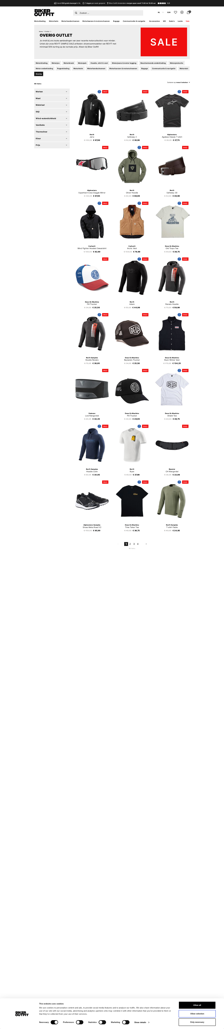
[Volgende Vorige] (146, 544)
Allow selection (197, 1014)
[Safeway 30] (172, 166)
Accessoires (154, 21)
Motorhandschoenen (70, 21)
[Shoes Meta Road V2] (92, 501)
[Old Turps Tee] (172, 222)
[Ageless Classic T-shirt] (172, 110)
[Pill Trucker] (92, 277)
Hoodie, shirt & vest (99, 63)
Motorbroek (69, 63)
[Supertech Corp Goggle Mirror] (92, 166)
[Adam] (132, 277)
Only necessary (197, 1022)
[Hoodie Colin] (92, 445)
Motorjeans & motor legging (124, 63)
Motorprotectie (176, 63)
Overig (39, 74)
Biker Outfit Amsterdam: (132, 3)
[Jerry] (92, 110)
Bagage (116, 21)
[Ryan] (132, 445)
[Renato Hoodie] (172, 277)
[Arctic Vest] (132, 222)
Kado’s (172, 21)
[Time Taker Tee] (132, 501)
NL (159, 12)
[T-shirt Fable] (172, 501)
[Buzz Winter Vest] (172, 333)
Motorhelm (53, 21)
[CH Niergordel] (172, 445)
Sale (187, 21)
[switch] (79, 1022)
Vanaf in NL (69, 3)
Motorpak (82, 63)
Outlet (47, 31)
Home (41, 31)
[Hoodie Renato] (92, 333)
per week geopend (95, 3)
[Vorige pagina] (118, 544)
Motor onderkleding (44, 68)
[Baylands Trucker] (132, 333)
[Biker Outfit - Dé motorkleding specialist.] (44, 15)
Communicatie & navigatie (134, 21)
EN (163, 12)
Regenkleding (63, 68)
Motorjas (56, 63)
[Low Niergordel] (92, 389)
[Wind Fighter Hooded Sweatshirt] (92, 222)
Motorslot (184, 68)
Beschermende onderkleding (153, 63)
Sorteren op (171, 82)
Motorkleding (40, 21)
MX (164, 21)
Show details (140, 1022)
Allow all (197, 1005)
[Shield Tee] (172, 389)
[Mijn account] (181, 13)
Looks (180, 21)
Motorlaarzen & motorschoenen (96, 21)
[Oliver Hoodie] (132, 166)
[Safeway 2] (132, 110)
